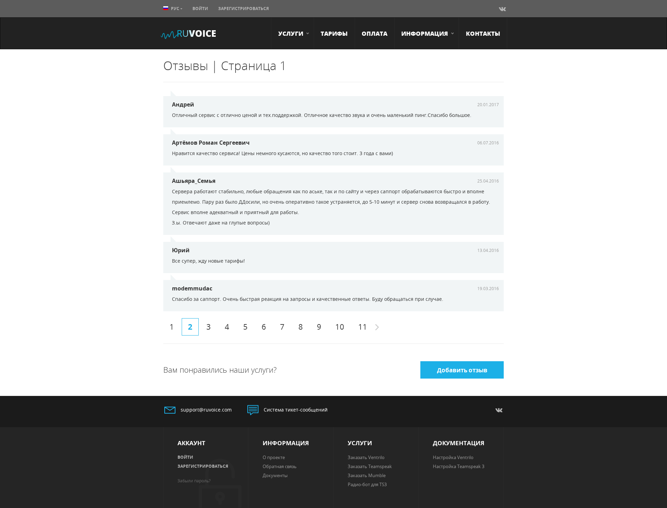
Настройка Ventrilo (453, 457)
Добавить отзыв (462, 370)
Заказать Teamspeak (370, 466)
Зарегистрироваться (243, 8)
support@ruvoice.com (206, 409)
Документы (275, 475)
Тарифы (334, 33)
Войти (200, 8)
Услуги (290, 33)
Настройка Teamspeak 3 (458, 466)
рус (175, 8)
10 (339, 327)
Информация (424, 33)
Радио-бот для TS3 (367, 484)
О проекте (274, 457)
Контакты (483, 33)
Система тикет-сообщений (296, 409)
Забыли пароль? (194, 480)
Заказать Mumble (367, 475)
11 (362, 327)
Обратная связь (280, 466)
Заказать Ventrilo (366, 457)
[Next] (377, 327)
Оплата (374, 33)
